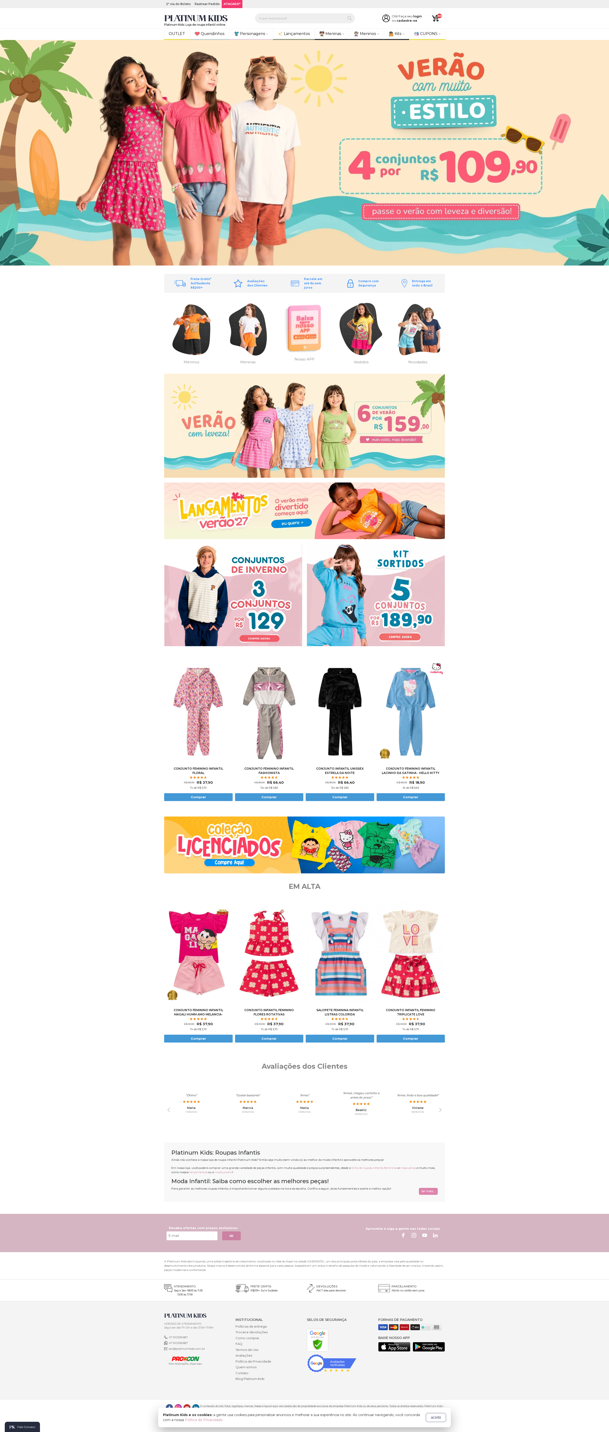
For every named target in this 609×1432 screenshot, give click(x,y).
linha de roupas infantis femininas (374, 1168)
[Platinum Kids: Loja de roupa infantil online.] (196, 18)
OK (231, 1236)
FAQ (239, 1344)
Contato (242, 1373)
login (417, 16)
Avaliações (244, 1355)
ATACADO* (232, 4)
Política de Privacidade (253, 1361)
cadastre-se (407, 20)
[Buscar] (349, 18)
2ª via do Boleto (178, 4)
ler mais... (428, 1191)
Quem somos (246, 1367)
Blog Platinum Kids (250, 1379)
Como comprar (247, 1338)
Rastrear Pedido (207, 4)
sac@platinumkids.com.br (187, 1348)
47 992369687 (178, 1337)
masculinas (408, 1168)
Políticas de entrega (251, 1326)
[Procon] (183, 1360)
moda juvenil (223, 1172)
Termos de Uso (247, 1350)
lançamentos (198, 1172)
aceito (436, 1417)
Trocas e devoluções (252, 1332)
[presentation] (168, 1109)
